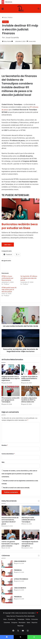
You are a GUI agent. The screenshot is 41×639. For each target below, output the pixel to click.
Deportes (34, 622)
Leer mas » (7, 244)
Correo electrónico (8, 454)
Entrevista (34, 619)
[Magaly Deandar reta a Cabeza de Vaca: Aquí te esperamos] (11, 370)
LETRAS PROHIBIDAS (11, 2)
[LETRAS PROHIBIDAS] (7, 581)
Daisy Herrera (7, 41)
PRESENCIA (18, 570)
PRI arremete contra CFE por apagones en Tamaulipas (10, 400)
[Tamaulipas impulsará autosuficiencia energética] (30, 535)
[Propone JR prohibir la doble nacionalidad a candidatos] (30, 370)
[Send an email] (12, 41)
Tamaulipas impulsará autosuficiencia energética (30, 544)
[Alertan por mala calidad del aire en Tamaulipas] (30, 511)
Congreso (14, 622)
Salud (28, 622)
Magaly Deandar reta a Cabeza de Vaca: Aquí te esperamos (11, 378)
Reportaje (20, 625)
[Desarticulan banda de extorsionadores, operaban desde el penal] (10, 511)
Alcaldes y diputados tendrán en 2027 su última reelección (29, 400)
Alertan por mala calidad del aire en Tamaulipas (28, 520)
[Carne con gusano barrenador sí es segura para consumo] (10, 535)
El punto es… (12, 619)
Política (10, 17)
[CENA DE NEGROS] (7, 564)
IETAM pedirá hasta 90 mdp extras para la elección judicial (9, 289)
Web (3, 462)
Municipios (22, 622)
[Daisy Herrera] (20, 8)
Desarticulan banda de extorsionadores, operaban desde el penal (10, 521)
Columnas (7, 622)
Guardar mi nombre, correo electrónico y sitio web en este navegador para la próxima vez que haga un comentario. (19, 473)
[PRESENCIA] (7, 573)
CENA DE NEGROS (20, 561)
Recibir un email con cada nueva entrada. (16, 487)
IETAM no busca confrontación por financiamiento (7, 278)
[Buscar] (39, 9)
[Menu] (2, 9)
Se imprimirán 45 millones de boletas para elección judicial (28, 278)
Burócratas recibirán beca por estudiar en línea (20, 226)
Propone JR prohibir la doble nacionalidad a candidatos (29, 378)
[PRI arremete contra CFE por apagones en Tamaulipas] (11, 391)
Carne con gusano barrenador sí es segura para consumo (10, 544)
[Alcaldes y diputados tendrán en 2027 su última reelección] (30, 391)
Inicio (5, 17)
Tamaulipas (21, 619)
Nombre (5, 445)
